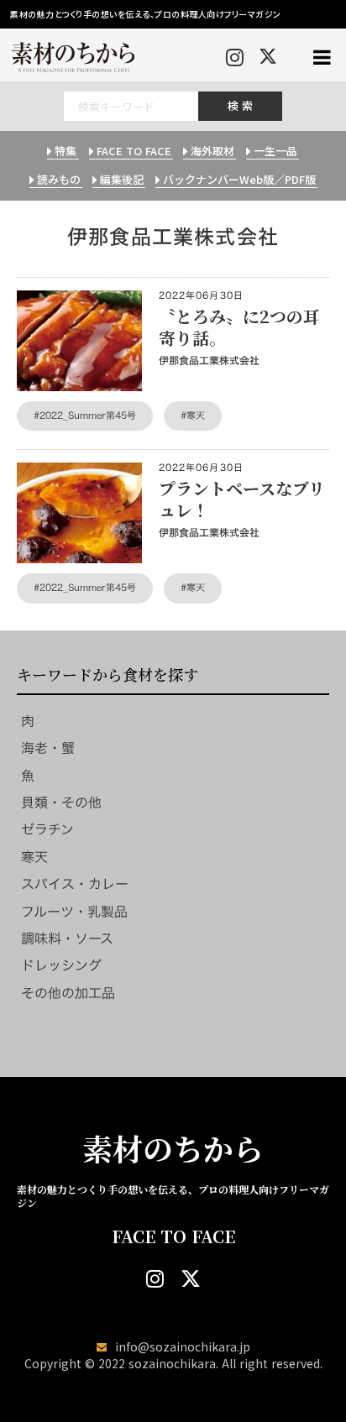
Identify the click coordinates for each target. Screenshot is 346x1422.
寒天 (34, 857)
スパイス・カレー (74, 884)
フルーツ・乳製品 (74, 911)
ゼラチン (47, 829)
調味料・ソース (67, 938)
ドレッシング (61, 965)
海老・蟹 (48, 748)
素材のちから (173, 1148)
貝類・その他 (61, 802)
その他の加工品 (68, 993)
